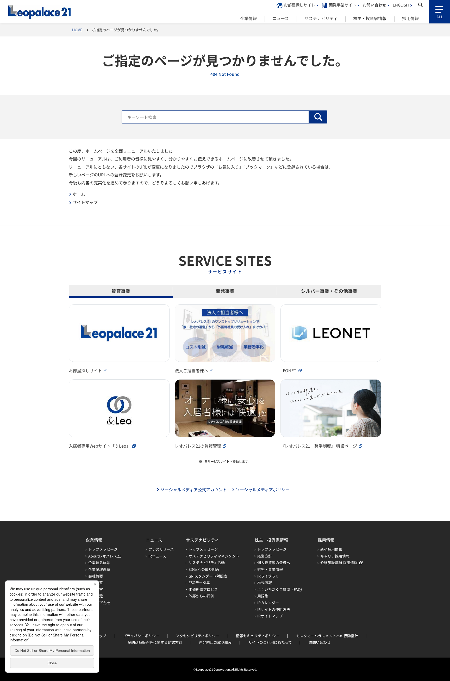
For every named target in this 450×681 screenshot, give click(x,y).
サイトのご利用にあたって (270, 642)
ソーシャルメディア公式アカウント (193, 489)
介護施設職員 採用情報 (339, 563)
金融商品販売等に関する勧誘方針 (155, 642)
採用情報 (326, 540)
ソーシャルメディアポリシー (263, 489)
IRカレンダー (268, 602)
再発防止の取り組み (215, 642)
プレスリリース (161, 549)
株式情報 (264, 582)
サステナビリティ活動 (207, 562)
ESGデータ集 (199, 582)
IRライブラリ (268, 576)
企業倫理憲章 (99, 569)
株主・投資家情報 (271, 540)
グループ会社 (99, 602)
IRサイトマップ (270, 616)
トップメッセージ (102, 549)
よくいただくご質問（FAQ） (280, 589)
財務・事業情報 (270, 569)
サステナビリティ (202, 540)
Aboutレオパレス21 (104, 556)
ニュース (154, 540)
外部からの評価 (201, 596)
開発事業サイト (342, 5)
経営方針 (264, 556)
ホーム (79, 194)
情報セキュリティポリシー (257, 635)
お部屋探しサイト (299, 5)
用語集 (262, 596)
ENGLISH (401, 5)
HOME (77, 29)
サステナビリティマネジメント (214, 556)
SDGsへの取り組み (204, 569)
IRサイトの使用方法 (273, 609)
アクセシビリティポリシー (197, 635)
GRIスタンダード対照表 (208, 576)
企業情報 (94, 540)
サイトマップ (85, 202)
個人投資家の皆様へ (273, 562)
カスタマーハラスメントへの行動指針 (327, 635)
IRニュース (157, 556)
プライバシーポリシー (141, 635)
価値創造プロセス (203, 589)
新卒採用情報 (331, 549)
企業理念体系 (99, 562)
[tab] (121, 291)
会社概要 (95, 576)
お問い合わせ (374, 5)
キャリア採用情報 (334, 556)
